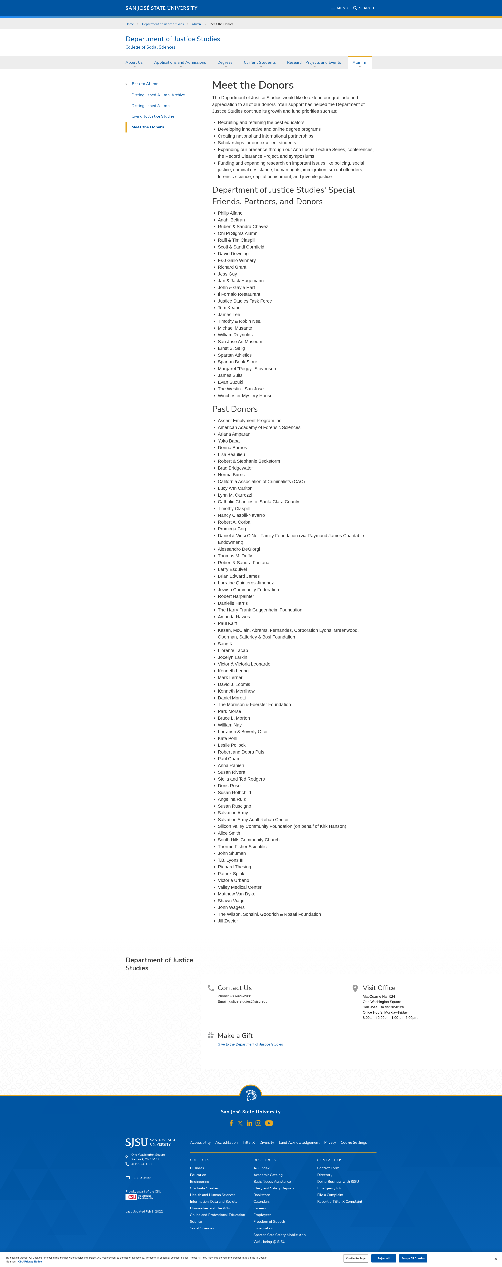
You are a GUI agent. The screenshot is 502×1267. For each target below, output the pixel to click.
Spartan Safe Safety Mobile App (280, 1235)
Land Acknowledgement (299, 1142)
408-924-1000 (142, 1164)
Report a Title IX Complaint (339, 1201)
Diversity (266, 1142)
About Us (134, 62)
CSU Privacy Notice (30, 1261)
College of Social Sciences (150, 47)
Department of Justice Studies (163, 24)
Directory (324, 1175)
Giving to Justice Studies (153, 116)
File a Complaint (330, 1195)
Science (196, 1221)
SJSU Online (143, 1178)
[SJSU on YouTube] (269, 1123)
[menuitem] (135, 62)
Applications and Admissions (180, 62)
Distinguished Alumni (151, 105)
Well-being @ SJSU (270, 1241)
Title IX (248, 1142)
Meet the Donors (148, 127)
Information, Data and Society (213, 1201)
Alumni (196, 24)
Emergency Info (329, 1188)
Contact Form (328, 1168)
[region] (251, 1259)
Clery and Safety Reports (274, 1188)
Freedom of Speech (269, 1221)
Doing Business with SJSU (338, 1181)
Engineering (199, 1181)
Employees (262, 1215)
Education (198, 1175)
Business (197, 1168)
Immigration (263, 1228)
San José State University (162, 8)
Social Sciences (202, 1228)
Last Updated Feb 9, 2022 (144, 1211)
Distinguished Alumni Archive (158, 95)
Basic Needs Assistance (272, 1181)
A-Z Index (261, 1168)
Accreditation (226, 1142)
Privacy (330, 1142)
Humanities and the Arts (210, 1208)
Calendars (262, 1201)
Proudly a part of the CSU (143, 1191)
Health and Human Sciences (212, 1195)
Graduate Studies (204, 1188)
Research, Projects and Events (314, 62)
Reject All (383, 1258)
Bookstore (262, 1195)
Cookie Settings (354, 1142)
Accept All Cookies (413, 1258)
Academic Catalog (268, 1175)
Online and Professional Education (217, 1215)
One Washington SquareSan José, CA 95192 (148, 1157)
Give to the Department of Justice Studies (250, 1044)
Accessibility (200, 1142)
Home (130, 24)
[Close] (495, 1259)
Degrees (225, 62)
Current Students (260, 62)
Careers (260, 1208)
